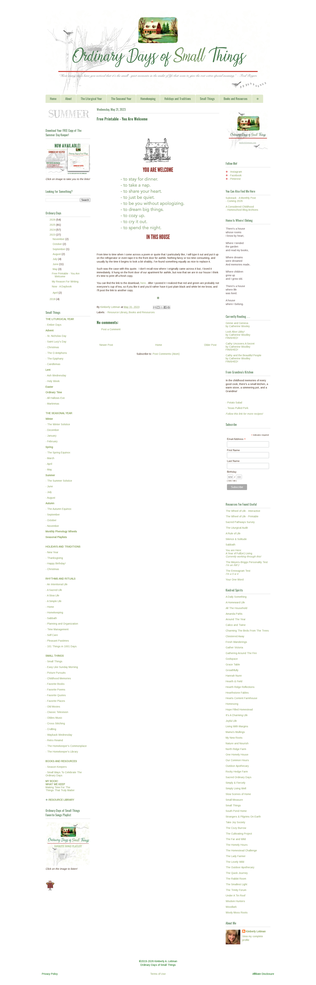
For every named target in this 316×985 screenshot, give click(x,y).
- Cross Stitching (55, 723)
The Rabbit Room (236, 878)
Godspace (232, 658)
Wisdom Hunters (235, 901)
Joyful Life (231, 720)
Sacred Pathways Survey (240, 522)
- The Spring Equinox (58, 452)
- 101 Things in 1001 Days (61, 646)
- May (49, 469)
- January (51, 435)
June (56, 264)
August (57, 254)
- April (49, 463)
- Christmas (52, 347)
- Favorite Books (55, 683)
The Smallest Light (236, 884)
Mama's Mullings (235, 732)
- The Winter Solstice (58, 424)
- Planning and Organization (62, 623)
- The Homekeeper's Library (62, 751)
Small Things (207, 98)
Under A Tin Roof (235, 895)
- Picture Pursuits (56, 672)
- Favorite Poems (55, 689)
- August (50, 497)
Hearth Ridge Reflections (240, 687)
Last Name (233, 460)
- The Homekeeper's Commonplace (66, 745)
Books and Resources (235, 98)
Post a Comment (111, 329)
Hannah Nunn (234, 675)
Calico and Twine (236, 624)
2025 (53, 224)
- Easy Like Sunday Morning (62, 667)
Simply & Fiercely (235, 782)
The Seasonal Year (121, 98)
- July (49, 492)
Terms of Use (158, 973)
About (68, 98)
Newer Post (106, 344)
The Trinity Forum (236, 890)
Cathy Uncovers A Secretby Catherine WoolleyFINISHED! (240, 346)
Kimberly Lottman (256, 931)
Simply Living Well (236, 788)
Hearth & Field (234, 681)
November (59, 239)
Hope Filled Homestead (239, 709)
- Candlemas (53, 364)
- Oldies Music (54, 717)
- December (52, 430)
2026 (53, 219)
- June (49, 486)
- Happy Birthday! (56, 563)
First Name (233, 450)
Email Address (236, 439)
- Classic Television (57, 712)
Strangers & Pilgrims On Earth (243, 816)
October (58, 244)
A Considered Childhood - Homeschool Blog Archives (242, 208)
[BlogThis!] (158, 307)
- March (50, 458)
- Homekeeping (54, 612)
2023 (53, 234)
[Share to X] (161, 307)
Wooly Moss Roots (237, 912)
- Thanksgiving (54, 557)
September (59, 249)
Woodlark (231, 906)
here (143, 283)
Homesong (232, 703)
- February (52, 441)
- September (53, 514)
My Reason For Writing (65, 281)
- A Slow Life (52, 595)
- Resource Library (116, 312)
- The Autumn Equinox (58, 508)
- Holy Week (53, 381)
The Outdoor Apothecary (240, 867)
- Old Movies (53, 706)
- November (52, 525)
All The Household (236, 608)
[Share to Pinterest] (168, 307)
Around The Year (236, 619)
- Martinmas (52, 403)
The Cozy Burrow (236, 827)
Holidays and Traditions (177, 98)
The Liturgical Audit (237, 527)
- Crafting (51, 729)
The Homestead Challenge (241, 850)
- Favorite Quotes (56, 695)
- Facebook (235, 175)
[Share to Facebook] (165, 307)
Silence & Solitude (236, 539)
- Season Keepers (56, 766)
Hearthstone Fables (237, 692)
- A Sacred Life (54, 590)
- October (51, 520)
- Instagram (235, 171)
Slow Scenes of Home (238, 794)
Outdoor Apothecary (237, 765)
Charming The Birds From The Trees (247, 630)
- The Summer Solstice (59, 480)
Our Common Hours (237, 760)
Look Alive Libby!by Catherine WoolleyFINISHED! (238, 334)
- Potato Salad (234, 402)
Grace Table (233, 664)
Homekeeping (147, 98)
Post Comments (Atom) (166, 353)
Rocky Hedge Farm (237, 771)
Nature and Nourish (237, 743)
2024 (53, 229)
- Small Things (54, 661)
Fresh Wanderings (236, 641)
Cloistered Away (235, 636)
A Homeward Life (235, 602)
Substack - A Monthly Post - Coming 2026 (241, 199)
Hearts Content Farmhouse (241, 698)
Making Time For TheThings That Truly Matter (60, 786)
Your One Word (235, 579)
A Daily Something (236, 596)
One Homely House (237, 754)
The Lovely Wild (235, 861)
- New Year (52, 552)
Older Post (210, 344)
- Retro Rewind (54, 740)
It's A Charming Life (237, 715)
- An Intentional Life (56, 584)
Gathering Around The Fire (241, 653)
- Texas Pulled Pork (237, 408)
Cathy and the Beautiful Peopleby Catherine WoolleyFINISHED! (243, 358)
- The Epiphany (54, 358)
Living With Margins (237, 726)
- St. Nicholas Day (56, 335)
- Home (50, 606)
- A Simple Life (53, 601)
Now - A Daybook (62, 286)
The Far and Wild (236, 839)
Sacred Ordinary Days (238, 777)
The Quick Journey (237, 873)
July (55, 259)
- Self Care (52, 635)
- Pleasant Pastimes (57, 640)
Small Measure (234, 799)
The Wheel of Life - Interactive (243, 510)
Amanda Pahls (234, 613)
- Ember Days (53, 324)
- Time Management (57, 629)
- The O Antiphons (56, 352)
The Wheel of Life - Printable (242, 516)
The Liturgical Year (91, 98)
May (55, 269)
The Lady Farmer (236, 856)
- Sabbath (51, 618)
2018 (53, 299)
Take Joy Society (235, 822)
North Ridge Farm (236, 749)
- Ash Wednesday (56, 375)
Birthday (231, 471)
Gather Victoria (234, 647)
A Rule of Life (233, 533)
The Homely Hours (237, 844)
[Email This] (155, 307)
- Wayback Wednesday (59, 734)
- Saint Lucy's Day (56, 341)
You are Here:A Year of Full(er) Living (243, 553)
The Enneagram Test (238, 572)
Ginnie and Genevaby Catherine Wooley (238, 325)
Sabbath (230, 544)
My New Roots (234, 737)
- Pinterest (235, 178)
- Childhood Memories (58, 678)
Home (53, 98)
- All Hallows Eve (55, 397)
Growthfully (232, 670)
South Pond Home (236, 810)
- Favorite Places (55, 700)
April (56, 292)
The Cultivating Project (239, 833)
